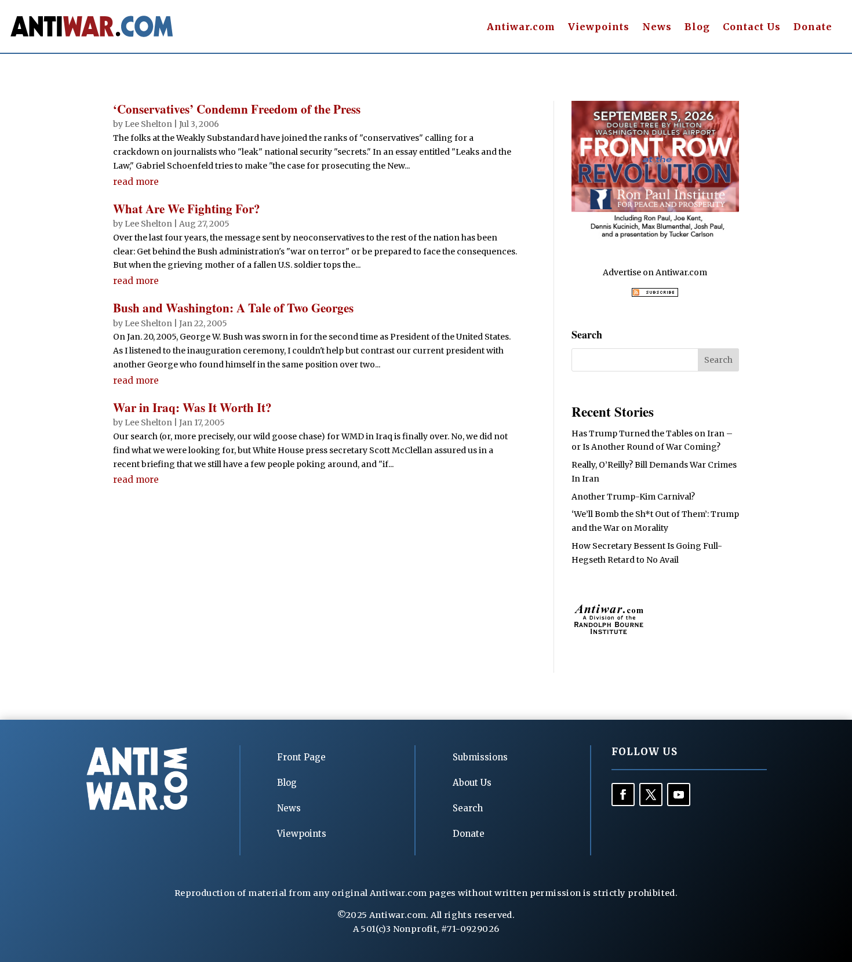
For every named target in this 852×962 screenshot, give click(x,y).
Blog (697, 27)
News (657, 27)
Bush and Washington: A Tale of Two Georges (233, 307)
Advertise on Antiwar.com (655, 272)
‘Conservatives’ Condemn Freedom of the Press (237, 109)
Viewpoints (598, 27)
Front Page (301, 757)
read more (136, 181)
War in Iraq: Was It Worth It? (192, 407)
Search (468, 808)
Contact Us (752, 27)
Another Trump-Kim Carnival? (633, 496)
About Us (472, 782)
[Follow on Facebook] (623, 794)
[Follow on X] (650, 794)
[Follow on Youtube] (678, 794)
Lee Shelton (148, 124)
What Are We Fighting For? (186, 208)
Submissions (480, 757)
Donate (812, 27)
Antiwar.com (521, 27)
